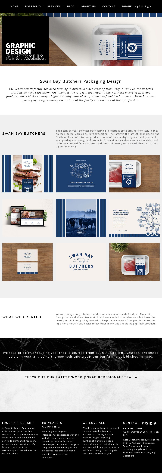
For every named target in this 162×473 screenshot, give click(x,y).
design (98, 450)
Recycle (138, 449)
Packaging (149, 452)
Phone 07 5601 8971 (136, 6)
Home (15, 6)
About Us (88, 6)
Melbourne (153, 439)
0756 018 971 (135, 428)
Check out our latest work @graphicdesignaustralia (81, 377)
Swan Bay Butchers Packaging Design (81, 81)
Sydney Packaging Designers (138, 442)
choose (102, 453)
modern (97, 444)
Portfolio (33, 6)
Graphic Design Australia (17, 428)
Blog (71, 6)
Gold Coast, (129, 439)
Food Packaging (131, 446)
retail (104, 444)
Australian (137, 452)
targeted (94, 431)
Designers (128, 455)
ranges (95, 437)
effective (64, 450)
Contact (109, 6)
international (49, 434)
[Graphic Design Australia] (25, 40)
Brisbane (141, 439)
